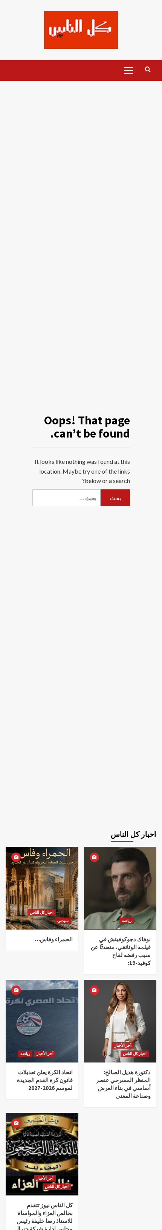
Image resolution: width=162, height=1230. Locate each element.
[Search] (148, 69)
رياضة (126, 920)
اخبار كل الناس (41, 912)
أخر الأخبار (45, 1053)
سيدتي (63, 920)
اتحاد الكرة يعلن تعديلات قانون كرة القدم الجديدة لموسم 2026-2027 (45, 1080)
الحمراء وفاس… (54, 939)
